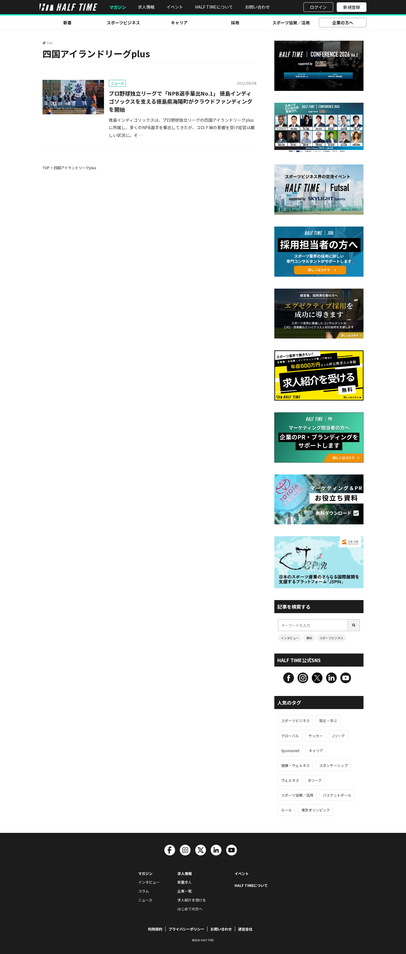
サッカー (316, 735)
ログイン (318, 7)
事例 (309, 638)
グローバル (290, 735)
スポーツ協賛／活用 (291, 23)
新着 (67, 23)
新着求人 (184, 882)
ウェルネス (290, 780)
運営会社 (245, 928)
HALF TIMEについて (214, 7)
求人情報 (146, 7)
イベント (174, 7)
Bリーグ (315, 780)
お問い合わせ (257, 7)
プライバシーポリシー (186, 928)
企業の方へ (342, 23)
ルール (286, 809)
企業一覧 (184, 890)
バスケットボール (337, 795)
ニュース (117, 83)
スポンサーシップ (333, 765)
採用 (235, 23)
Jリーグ (338, 735)
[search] (354, 625)
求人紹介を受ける (191, 899)
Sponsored (290, 750)
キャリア (179, 23)
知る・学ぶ (328, 720)
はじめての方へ (189, 908)
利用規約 (155, 928)
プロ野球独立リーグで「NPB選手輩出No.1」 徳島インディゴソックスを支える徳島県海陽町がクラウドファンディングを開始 (180, 101)
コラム (143, 890)
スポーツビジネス (123, 23)
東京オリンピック (315, 809)
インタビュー (290, 638)
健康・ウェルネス (295, 765)
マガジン (117, 7)
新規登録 (351, 7)
